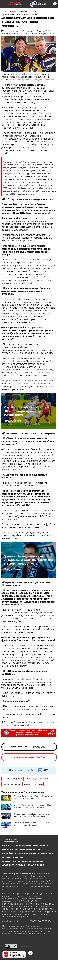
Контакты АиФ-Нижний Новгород (23, 861)
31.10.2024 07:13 (8, 11)
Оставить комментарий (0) (29, 757)
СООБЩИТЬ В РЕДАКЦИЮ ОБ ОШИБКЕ (23, 865)
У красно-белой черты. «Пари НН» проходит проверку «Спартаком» (26, 411)
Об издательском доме (16, 845)
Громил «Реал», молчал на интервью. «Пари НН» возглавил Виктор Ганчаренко (28, 560)
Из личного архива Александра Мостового (32, 80)
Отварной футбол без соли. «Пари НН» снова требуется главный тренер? (33, 824)
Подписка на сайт (13, 857)
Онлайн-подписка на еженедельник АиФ (27, 853)
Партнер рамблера (26, 946)
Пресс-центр (40, 845)
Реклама (7, 849)
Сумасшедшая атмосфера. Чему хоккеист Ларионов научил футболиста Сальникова (32, 815)
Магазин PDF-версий (27, 849)
